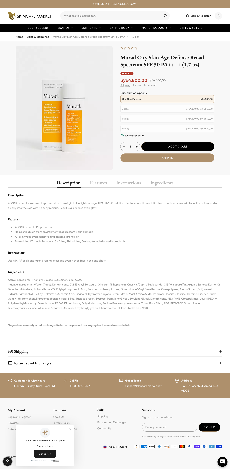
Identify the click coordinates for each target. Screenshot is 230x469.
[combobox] (115, 15)
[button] (8, 461)
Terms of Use (179, 436)
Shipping (125, 85)
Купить (167, 158)
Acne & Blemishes (38, 36)
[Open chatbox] (222, 462)
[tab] (69, 183)
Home (19, 36)
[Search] (165, 16)
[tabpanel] (115, 260)
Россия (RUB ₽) (117, 447)
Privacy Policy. (195, 436)
